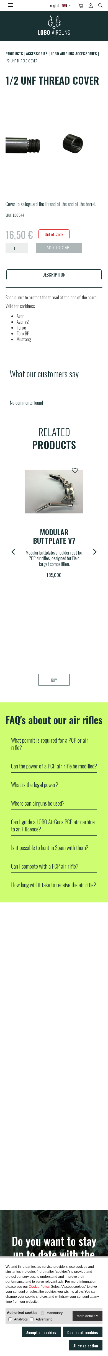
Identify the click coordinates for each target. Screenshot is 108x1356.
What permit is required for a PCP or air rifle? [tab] (49, 744)
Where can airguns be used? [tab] (38, 803)
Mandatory (55, 1313)
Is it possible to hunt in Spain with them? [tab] (49, 847)
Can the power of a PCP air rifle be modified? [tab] (54, 766)
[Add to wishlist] (74, 470)
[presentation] (53, 274)
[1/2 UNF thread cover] (54, 141)
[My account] (91, 5)
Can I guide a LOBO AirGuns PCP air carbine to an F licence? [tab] (53, 825)
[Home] (54, 26)
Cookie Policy (39, 1287)
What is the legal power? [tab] (34, 784)
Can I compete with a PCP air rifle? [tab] (44, 866)
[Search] (100, 5)
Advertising (44, 1319)
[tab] (53, 274)
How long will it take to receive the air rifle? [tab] (53, 885)
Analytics (21, 1319)
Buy (54, 680)
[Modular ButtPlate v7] (54, 491)
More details (86, 1316)
